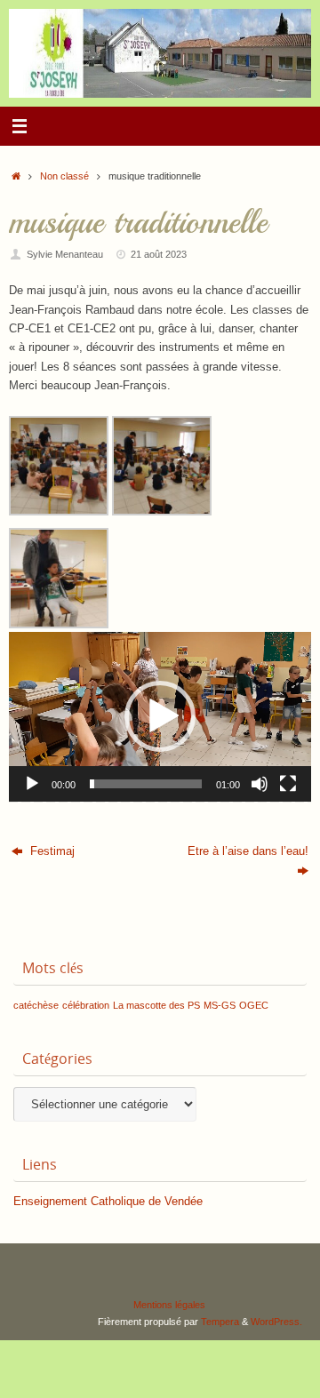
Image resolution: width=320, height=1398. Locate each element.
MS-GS (220, 1005)
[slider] (146, 783)
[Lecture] (32, 784)
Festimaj (51, 851)
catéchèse (36, 1005)
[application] (160, 717)
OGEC (253, 1005)
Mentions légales (169, 1304)
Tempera (220, 1321)
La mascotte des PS (156, 1005)
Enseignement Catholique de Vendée (108, 1201)
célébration (85, 1005)
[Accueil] (16, 176)
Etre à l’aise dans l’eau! (248, 851)
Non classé (64, 176)
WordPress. (276, 1321)
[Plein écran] (288, 784)
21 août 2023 (159, 254)
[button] (160, 716)
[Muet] (259, 784)
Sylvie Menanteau (65, 254)
